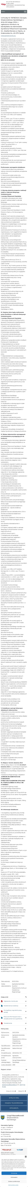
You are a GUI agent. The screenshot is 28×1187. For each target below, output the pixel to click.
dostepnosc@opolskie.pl (9, 1085)
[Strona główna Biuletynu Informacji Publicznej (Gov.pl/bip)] (8, 1150)
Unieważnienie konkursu (8, 35)
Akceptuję (14, 1173)
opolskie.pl (14, 1108)
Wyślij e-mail (18, 1098)
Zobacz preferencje (14, 1181)
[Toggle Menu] (25, 11)
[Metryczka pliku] (26, 1001)
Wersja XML (21, 1091)
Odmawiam (14, 1177)
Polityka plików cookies (13, 1184)
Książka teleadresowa (14, 1103)
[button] (26, 1156)
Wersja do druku (10, 1091)
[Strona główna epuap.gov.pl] (21, 1150)
